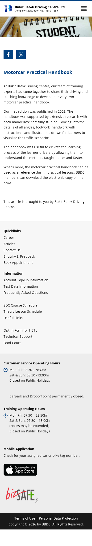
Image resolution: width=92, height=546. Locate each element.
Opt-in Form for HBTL (20, 330)
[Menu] (83, 8)
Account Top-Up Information (26, 280)
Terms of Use (24, 518)
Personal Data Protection (58, 518)
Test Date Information (21, 286)
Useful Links (13, 318)
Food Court (12, 343)
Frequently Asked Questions (26, 292)
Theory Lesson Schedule (23, 311)
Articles (9, 244)
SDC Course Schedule (21, 305)
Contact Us (12, 250)
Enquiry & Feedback (19, 256)
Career (9, 237)
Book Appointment (18, 262)
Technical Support (18, 336)
